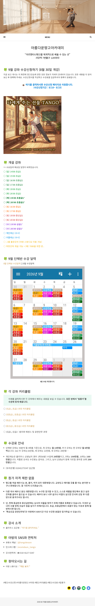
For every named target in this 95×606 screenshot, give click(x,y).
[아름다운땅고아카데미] (47, 17)
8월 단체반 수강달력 (12, 263)
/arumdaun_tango (26, 546)
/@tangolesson (24, 542)
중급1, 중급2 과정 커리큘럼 (18, 420)
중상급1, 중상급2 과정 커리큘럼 (20, 425)
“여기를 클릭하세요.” (30, 527)
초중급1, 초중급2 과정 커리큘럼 (20, 414)
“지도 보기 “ (24, 566)
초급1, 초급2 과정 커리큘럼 (18, 408)
